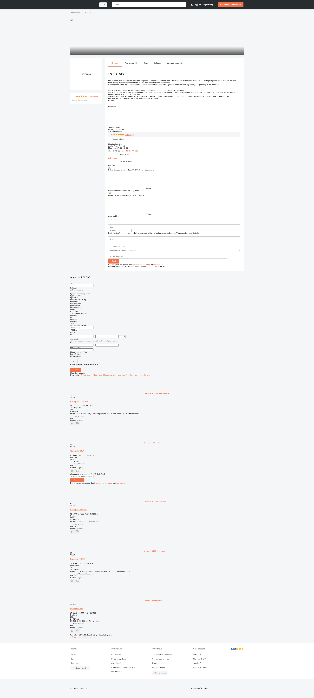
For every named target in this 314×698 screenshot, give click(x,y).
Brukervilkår (116, 655)
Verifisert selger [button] (114, 127)
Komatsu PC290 (77, 559)
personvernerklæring (142, 264)
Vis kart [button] (148, 189)
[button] (119, 139)
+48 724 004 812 (131, 151)
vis (74, 361)
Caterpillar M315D (78, 509)
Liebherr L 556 (76, 609)
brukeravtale (158, 264)
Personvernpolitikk (118, 659)
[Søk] (114, 4)
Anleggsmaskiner (77, 637)
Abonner (77, 480)
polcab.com (112, 158)
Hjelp (72, 659)
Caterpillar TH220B (79, 401)
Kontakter (74, 663)
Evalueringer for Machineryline (123, 667)
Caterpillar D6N (77, 451)
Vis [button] (123, 151)
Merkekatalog (116, 671)
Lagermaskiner (90, 637)
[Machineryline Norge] (83, 5)
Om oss (74, 655)
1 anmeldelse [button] (93, 96)
